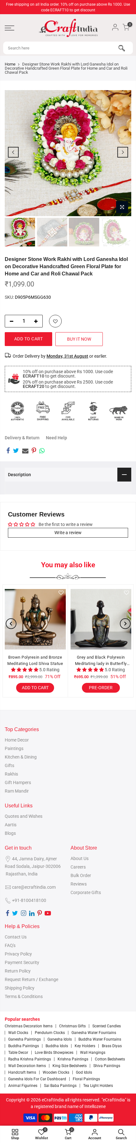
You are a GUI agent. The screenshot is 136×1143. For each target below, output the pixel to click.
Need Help (56, 437)
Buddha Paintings (23, 1046)
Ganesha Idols (59, 1039)
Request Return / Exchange (31, 979)
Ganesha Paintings (24, 1039)
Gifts (9, 765)
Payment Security (22, 962)
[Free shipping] (42, 410)
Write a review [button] (68, 532)
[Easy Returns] (93, 410)
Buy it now (79, 339)
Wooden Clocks (56, 1072)
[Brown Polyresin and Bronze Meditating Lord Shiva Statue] (35, 619)
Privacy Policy (18, 953)
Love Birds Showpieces (54, 1052)
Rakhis (11, 773)
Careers (78, 866)
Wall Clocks (18, 1032)
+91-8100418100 (29, 900)
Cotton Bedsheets (110, 1059)
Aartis (10, 824)
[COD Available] (68, 410)
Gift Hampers (18, 782)
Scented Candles (106, 1026)
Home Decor (17, 739)
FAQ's (10, 945)
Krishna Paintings (73, 1059)
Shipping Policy (19, 987)
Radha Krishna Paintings (29, 1059)
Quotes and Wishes (23, 816)
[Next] (122, 152)
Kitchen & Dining (21, 756)
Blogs (10, 833)
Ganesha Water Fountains (93, 1032)
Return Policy (18, 970)
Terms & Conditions (24, 996)
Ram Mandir (17, 791)
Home (10, 64)
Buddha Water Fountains (99, 1039)
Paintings (14, 748)
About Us (80, 858)
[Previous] (13, 152)
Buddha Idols (57, 1046)
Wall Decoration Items (27, 1066)
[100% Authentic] (17, 410)
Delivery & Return (22, 437)
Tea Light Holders (98, 1085)
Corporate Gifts (86, 892)
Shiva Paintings (106, 1066)
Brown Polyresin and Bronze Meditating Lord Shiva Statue (35, 660)
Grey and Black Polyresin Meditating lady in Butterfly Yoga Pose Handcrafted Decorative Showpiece (101, 661)
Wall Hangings (92, 1052)
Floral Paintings (86, 1079)
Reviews (79, 883)
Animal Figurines (22, 1085)
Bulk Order (81, 875)
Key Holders (85, 1046)
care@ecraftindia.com (34, 887)
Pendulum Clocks (50, 1032)
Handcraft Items (22, 1072)
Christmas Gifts (72, 1026)
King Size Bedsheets (70, 1066)
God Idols (84, 1072)
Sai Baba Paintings (60, 1085)
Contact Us (16, 936)
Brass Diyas (112, 1046)
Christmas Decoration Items (29, 1026)
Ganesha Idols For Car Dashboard (37, 1079)
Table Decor (18, 1052)
